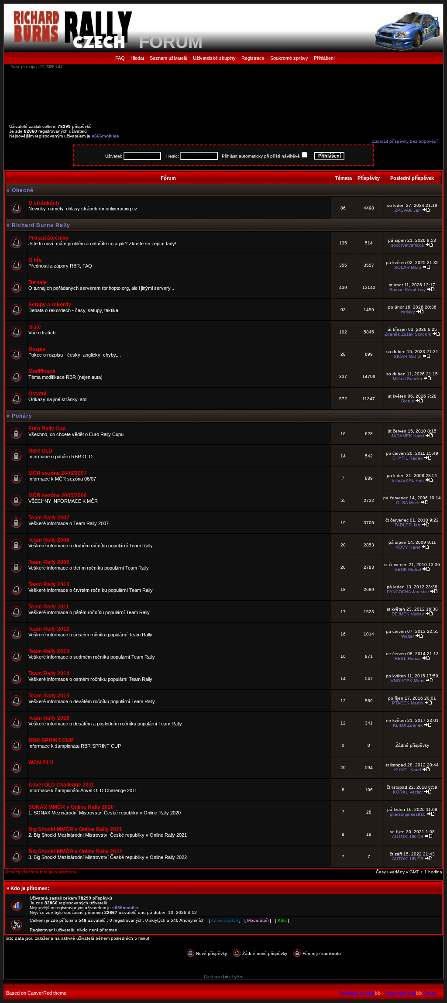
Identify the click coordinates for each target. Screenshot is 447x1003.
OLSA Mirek (407, 502)
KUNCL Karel (407, 769)
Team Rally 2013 (48, 651)
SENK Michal (408, 569)
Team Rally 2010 (48, 584)
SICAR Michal (407, 356)
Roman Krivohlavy (407, 289)
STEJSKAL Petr (408, 480)
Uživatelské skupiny (214, 58)
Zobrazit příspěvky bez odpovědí (405, 141)
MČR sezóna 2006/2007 (57, 473)
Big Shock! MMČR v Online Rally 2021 (75, 829)
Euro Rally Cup (46, 429)
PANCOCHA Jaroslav (408, 591)
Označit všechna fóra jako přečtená (40, 871)
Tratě (34, 327)
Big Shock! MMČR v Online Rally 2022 (75, 851)
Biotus (407, 400)
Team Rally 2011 (48, 607)
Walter (407, 636)
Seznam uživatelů (168, 58)
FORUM (171, 42)
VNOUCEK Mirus (407, 680)
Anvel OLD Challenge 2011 (61, 785)
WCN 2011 (41, 762)
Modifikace (41, 371)
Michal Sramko (407, 378)
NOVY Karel (407, 547)
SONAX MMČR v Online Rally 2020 (71, 807)
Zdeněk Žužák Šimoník (408, 334)
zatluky (408, 311)
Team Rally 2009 (48, 562)
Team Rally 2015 (48, 696)
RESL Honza (408, 658)
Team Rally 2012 (48, 629)
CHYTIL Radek (407, 458)
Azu (240, 976)
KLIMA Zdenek (408, 725)
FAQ (120, 58)
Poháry (22, 416)
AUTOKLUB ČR (407, 836)
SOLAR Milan (407, 267)
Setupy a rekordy (49, 305)
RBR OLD (40, 451)
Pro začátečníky (48, 238)
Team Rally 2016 (48, 718)
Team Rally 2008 (48, 540)
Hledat (137, 58)
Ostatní (37, 394)
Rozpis (36, 349)
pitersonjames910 (408, 814)
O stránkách (43, 203)
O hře (35, 260)
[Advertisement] (223, 93)
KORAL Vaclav (408, 792)
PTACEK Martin (407, 703)
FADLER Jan (407, 524)
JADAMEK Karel (407, 435)
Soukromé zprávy (289, 58)
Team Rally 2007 (48, 518)
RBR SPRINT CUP (50, 740)
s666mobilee (105, 136)
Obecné (23, 190)
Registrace (253, 58)
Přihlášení (324, 58)
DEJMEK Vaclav (408, 613)
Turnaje (37, 282)
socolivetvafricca (407, 245)
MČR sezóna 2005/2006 (57, 495)
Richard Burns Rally (41, 225)
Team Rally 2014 (48, 673)
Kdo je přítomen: (29, 888)
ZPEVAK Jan (408, 210)
